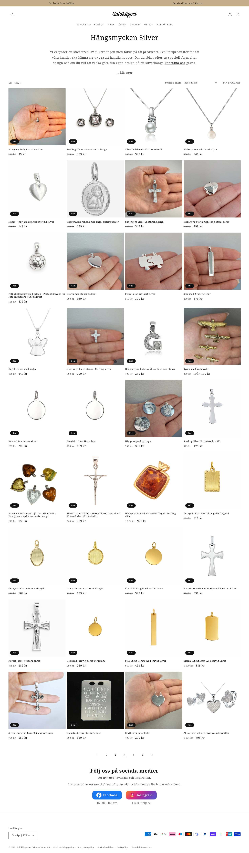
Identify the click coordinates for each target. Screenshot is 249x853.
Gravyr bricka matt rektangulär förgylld (206, 513)
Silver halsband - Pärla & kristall (143, 149)
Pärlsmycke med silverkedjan (200, 149)
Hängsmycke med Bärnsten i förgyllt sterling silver (150, 515)
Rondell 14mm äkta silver (22, 441)
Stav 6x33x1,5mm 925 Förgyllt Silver (145, 660)
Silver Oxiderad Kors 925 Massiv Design (31, 733)
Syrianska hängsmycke (196, 369)
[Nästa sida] (152, 754)
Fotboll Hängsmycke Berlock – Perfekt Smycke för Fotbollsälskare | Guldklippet (36, 295)
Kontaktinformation (141, 847)
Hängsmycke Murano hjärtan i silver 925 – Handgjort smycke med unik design (32, 515)
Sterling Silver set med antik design (87, 149)
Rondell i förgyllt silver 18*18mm (144, 588)
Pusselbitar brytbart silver (140, 294)
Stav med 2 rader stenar (197, 294)
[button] (12, 14)
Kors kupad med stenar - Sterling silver (89, 369)
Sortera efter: (173, 82)
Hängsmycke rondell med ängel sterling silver (93, 221)
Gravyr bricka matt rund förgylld (85, 588)
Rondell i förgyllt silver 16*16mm (86, 660)
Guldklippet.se (24, 847)
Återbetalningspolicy (63, 847)
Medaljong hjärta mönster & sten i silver (207, 221)
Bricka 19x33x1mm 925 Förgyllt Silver (205, 660)
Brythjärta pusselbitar (137, 733)
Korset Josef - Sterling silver (24, 660)
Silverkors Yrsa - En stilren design (144, 221)
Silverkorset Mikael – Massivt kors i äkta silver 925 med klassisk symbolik (94, 515)
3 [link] (124, 755)
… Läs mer (124, 72)
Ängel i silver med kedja (22, 369)
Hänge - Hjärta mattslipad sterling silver (31, 221)
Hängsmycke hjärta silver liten (25, 149)
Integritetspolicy (85, 847)
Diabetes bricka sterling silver (84, 733)
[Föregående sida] (97, 754)
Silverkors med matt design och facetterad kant (211, 588)
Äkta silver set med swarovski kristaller (206, 733)
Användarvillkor (105, 847)
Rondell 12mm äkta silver (81, 441)
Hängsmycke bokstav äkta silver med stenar (150, 369)
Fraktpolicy (122, 847)
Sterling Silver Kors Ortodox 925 (202, 441)
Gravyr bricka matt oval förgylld (26, 588)
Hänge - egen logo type (138, 441)
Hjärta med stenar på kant (82, 294)
